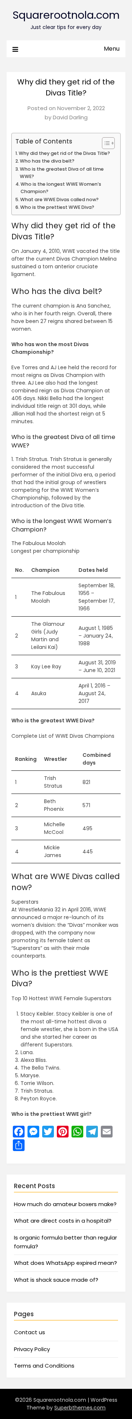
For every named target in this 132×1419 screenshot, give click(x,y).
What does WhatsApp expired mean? (65, 1263)
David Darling (70, 117)
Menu (112, 48)
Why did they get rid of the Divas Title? (64, 153)
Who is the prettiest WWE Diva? (57, 207)
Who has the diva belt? (47, 161)
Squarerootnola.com (66, 15)
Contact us (29, 1332)
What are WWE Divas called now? (59, 199)
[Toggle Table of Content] (104, 143)
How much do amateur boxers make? (65, 1204)
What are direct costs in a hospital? (62, 1220)
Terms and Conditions (44, 1365)
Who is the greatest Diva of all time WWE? (62, 172)
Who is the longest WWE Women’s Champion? (61, 188)
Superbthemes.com (80, 1407)
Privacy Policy (32, 1349)
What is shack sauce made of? (56, 1280)
